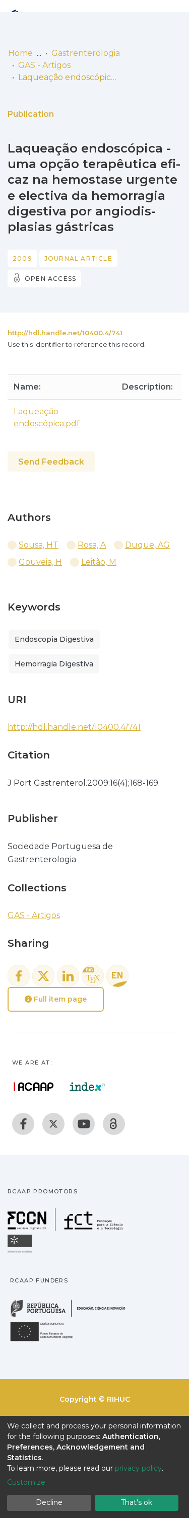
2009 (22, 258)
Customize (26, 1482)
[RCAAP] (114, 1124)
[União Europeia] (47, 1340)
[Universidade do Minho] (21, 1252)
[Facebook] (23, 1124)
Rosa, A (92, 545)
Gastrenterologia (85, 53)
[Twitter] (53, 1124)
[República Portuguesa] (73, 1316)
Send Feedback (51, 462)
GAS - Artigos (44, 65)
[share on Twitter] (43, 976)
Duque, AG (147, 545)
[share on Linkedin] (68, 976)
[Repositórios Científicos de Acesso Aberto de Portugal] (33, 1087)
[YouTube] (84, 1124)
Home (20, 53)
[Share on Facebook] (19, 976)
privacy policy (138, 1468)
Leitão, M (98, 562)
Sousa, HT (38, 545)
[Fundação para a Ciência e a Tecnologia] (66, 1228)
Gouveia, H (40, 562)
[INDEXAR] (87, 1087)
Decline (49, 1502)
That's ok (136, 1502)
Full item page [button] (59, 999)
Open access (50, 278)
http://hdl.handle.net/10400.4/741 (65, 333)
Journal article (78, 258)
